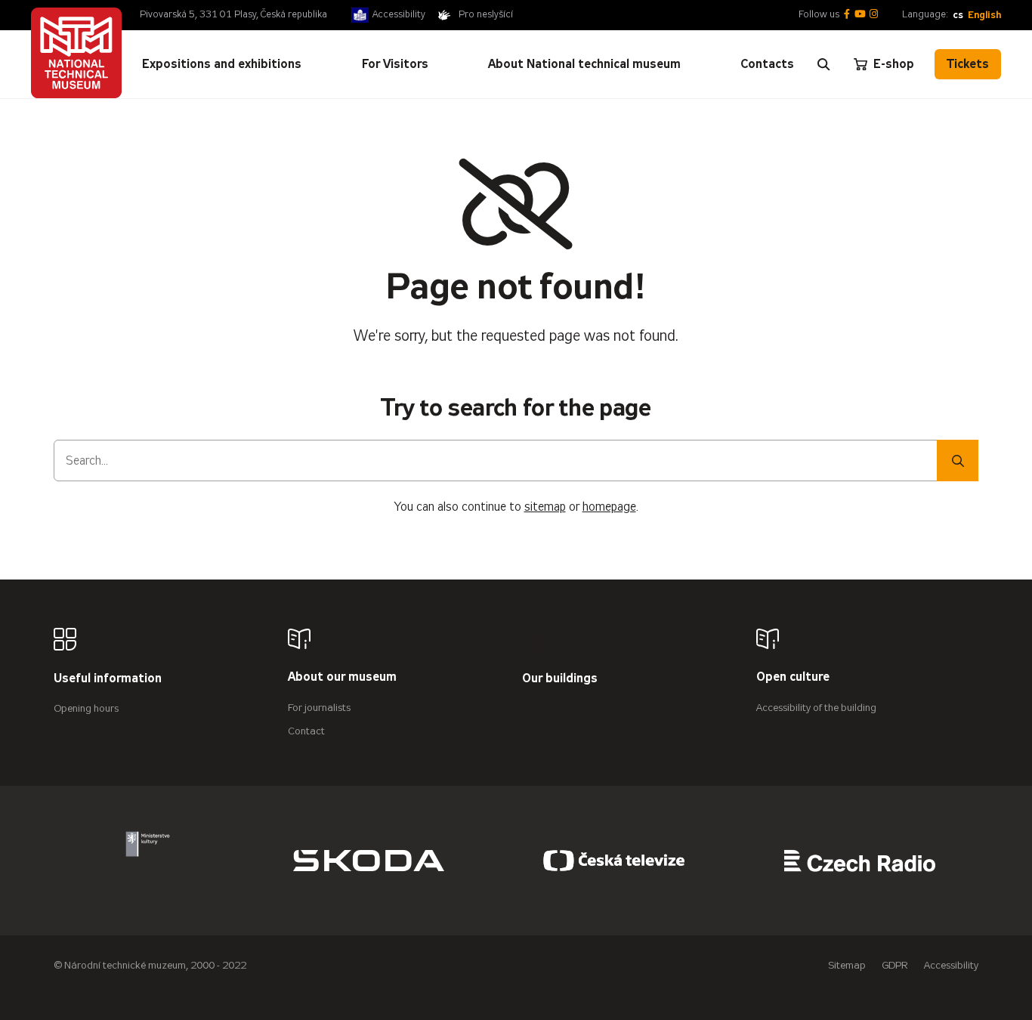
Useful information (108, 678)
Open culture (793, 677)
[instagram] (874, 14)
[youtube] (860, 14)
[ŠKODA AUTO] (368, 860)
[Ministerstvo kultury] (148, 860)
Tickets (968, 64)
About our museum (342, 677)
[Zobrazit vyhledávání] (823, 64)
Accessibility (398, 14)
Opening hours (86, 708)
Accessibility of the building (816, 707)
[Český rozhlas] (859, 860)
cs (958, 14)
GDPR (895, 965)
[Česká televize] (614, 860)
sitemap (545, 506)
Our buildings (560, 678)
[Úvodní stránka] (76, 53)
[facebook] (847, 14)
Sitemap (847, 965)
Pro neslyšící (486, 14)
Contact (306, 731)
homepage (609, 506)
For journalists (319, 707)
